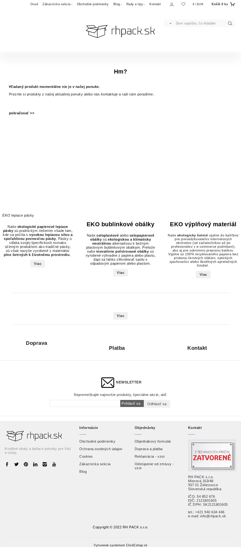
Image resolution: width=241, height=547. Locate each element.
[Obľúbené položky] (183, 4)
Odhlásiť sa (157, 404)
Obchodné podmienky (93, 4)
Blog (116, 4)
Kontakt (155, 4)
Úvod (34, 4)
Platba (117, 348)
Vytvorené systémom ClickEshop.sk (120, 545)
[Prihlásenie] (171, 4)
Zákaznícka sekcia (57, 4)
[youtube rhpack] (54, 464)
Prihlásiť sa (130, 403)
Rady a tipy (134, 4)
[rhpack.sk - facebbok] (8, 464)
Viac (37, 264)
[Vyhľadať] (169, 23)
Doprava (36, 343)
